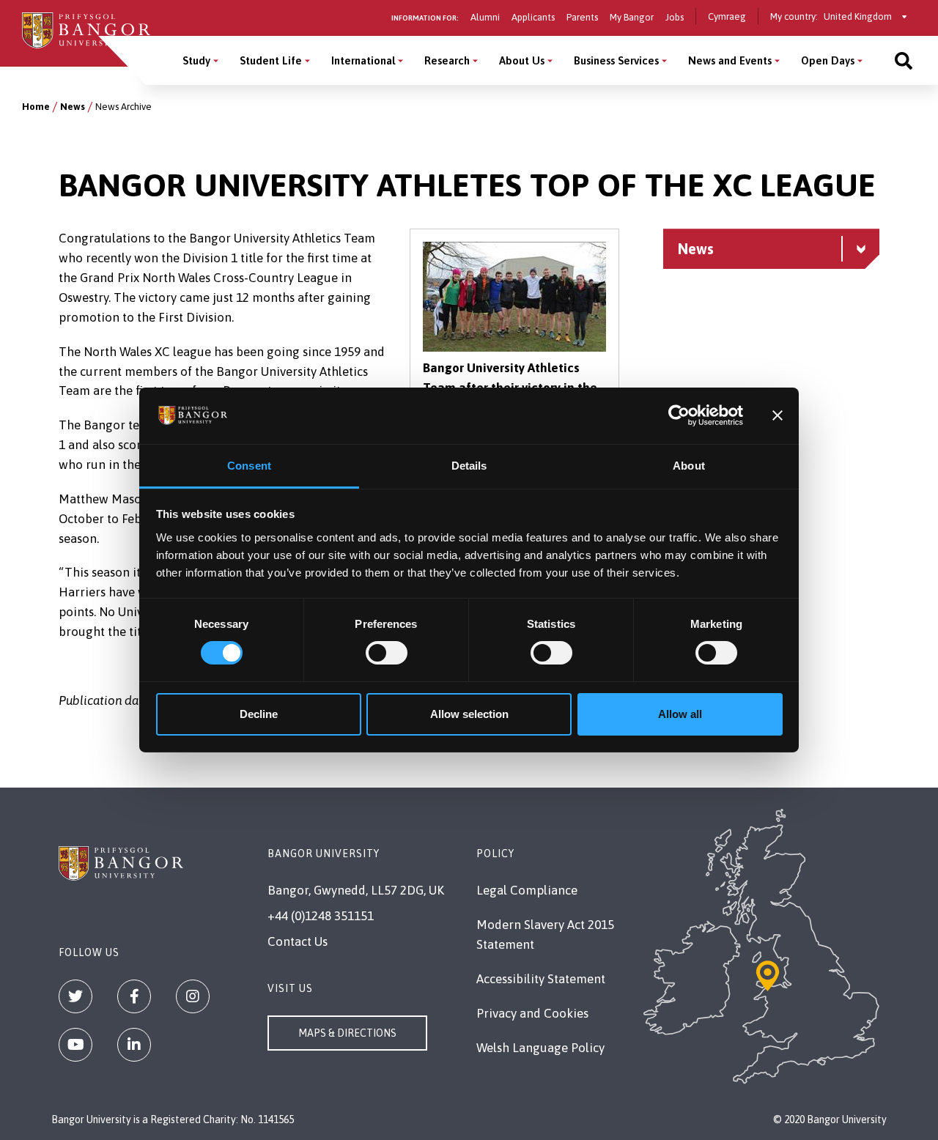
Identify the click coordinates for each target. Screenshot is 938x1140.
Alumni (485, 17)
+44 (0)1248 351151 (320, 915)
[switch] (386, 653)
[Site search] (903, 60)
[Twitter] (75, 996)
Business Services (616, 60)
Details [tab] (469, 465)
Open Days (827, 60)
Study (196, 60)
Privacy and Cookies (532, 1013)
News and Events (730, 60)
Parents (582, 17)
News (72, 106)
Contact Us (297, 941)
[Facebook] (134, 996)
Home (36, 106)
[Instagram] (193, 996)
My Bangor (632, 17)
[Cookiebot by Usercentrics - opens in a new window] (679, 415)
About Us (521, 60)
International (363, 60)
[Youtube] (75, 1045)
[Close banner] (777, 415)
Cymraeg (727, 16)
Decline (259, 714)
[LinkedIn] (134, 1045)
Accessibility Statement (540, 978)
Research (447, 60)
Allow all (680, 714)
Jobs (674, 17)
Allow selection (469, 714)
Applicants (533, 17)
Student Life (271, 60)
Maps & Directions (347, 1033)
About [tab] (689, 465)
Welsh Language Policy (540, 1047)
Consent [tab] (249, 465)
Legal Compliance (526, 890)
